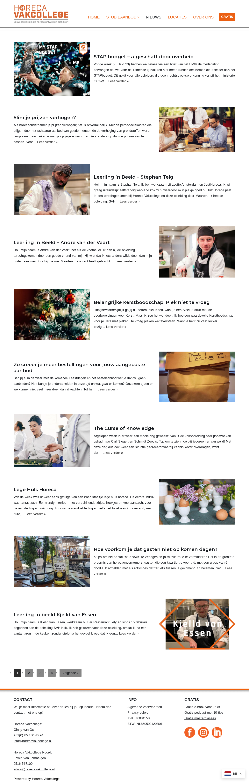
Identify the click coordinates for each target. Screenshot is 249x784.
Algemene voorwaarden (144, 707)
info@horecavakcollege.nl (33, 741)
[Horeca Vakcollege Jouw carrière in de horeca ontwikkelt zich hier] (42, 14)
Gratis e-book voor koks (202, 707)
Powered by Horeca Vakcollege (37, 779)
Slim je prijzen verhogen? (45, 117)
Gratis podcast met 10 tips (204, 712)
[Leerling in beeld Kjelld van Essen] (197, 624)
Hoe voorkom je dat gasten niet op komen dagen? (155, 549)
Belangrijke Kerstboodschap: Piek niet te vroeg (152, 302)
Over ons (203, 17)
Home (94, 17)
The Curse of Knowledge (124, 428)
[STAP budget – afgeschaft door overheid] (52, 69)
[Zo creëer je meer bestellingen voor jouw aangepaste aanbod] (197, 377)
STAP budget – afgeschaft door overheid (144, 56)
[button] (138, 17)
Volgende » (70, 673)
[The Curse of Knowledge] (52, 440)
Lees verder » (118, 81)
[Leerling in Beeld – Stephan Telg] (52, 189)
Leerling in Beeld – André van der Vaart (62, 242)
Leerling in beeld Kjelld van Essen (55, 614)
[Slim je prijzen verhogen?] (197, 129)
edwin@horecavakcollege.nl (34, 769)
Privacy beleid (137, 712)
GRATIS (227, 16)
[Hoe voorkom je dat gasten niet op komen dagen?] (52, 561)
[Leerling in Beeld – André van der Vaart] (197, 252)
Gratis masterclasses (200, 718)
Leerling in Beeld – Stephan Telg (133, 177)
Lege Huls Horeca (35, 489)
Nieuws (153, 17)
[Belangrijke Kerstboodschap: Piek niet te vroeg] (52, 314)
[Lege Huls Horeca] (197, 502)
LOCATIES (177, 17)
